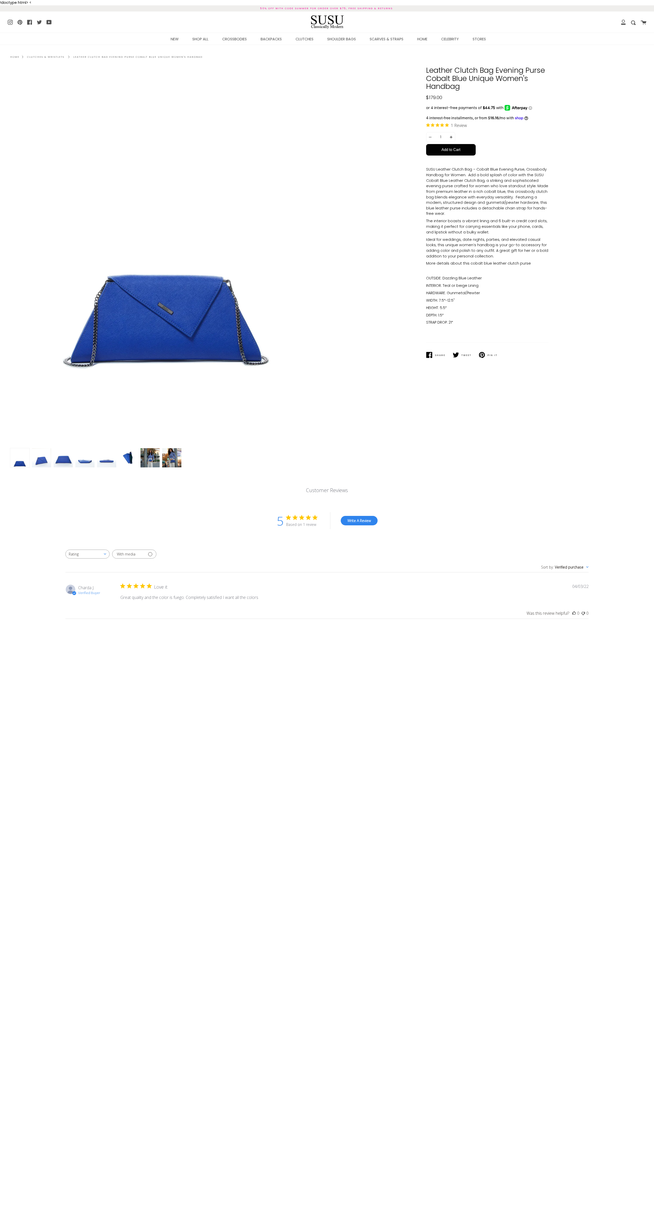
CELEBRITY (450, 39)
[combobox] (87, 554)
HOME (422, 39)
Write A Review (359, 520)
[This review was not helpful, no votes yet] (583, 613)
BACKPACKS (271, 39)
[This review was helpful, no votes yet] (574, 613)
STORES (479, 39)
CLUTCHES (304, 39)
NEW (175, 39)
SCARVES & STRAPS (386, 39)
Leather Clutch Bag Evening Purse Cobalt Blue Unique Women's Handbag (138, 56)
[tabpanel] (166, 257)
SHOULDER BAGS (341, 39)
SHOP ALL (200, 39)
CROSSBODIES (234, 39)
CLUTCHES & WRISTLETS (45, 56)
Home (14, 56)
